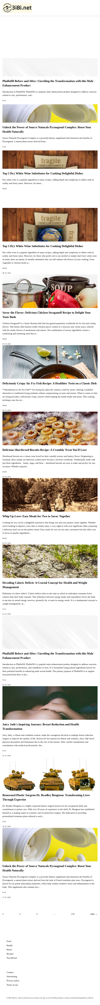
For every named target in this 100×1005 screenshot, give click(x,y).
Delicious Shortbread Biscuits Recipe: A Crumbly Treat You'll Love (44, 449)
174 (72, 914)
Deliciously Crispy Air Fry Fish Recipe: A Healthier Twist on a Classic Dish (49, 383)
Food (4, 100)
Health (4, 188)
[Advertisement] (50, 34)
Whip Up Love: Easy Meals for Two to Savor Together (36, 516)
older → (94, 914)
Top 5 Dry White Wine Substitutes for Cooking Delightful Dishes (42, 173)
